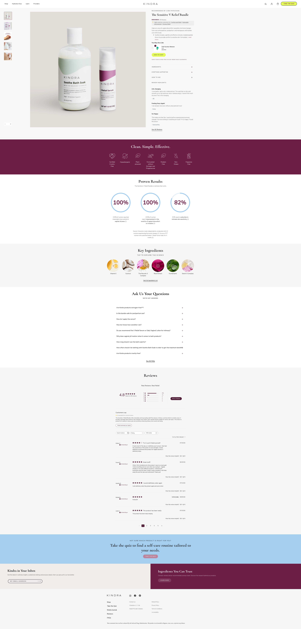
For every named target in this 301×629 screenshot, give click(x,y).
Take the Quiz (150, 556)
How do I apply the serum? (126, 319)
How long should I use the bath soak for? (131, 342)
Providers (36, 4)
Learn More (164, 49)
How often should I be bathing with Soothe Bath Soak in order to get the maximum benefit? (149, 348)
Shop (6, 4)
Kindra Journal (112, 610)
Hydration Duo (17, 4)
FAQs (109, 618)
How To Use (156, 77)
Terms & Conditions (157, 609)
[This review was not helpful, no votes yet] (183, 456)
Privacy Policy (155, 605)
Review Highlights (159, 82)
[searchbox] (121, 433)
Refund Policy (155, 602)
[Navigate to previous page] (139, 525)
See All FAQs (150, 361)
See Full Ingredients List (150, 280)
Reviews (110, 614)
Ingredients (156, 67)
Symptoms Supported (160, 72)
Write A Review (176, 398)
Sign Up (39, 581)
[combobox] (137, 433)
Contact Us (132, 602)
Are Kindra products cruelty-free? (128, 353)
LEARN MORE (164, 580)
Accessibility (155, 612)
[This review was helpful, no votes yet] (180, 456)
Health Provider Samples (136, 609)
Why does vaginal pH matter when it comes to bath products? (138, 336)
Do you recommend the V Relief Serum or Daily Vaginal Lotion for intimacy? (143, 330)
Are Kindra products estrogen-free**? (130, 308)
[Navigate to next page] (161, 525)
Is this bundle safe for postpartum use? (130, 313)
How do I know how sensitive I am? (128, 325)
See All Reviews (157, 129)
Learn (27, 4)
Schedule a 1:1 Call (134, 605)
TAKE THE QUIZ (289, 4)
